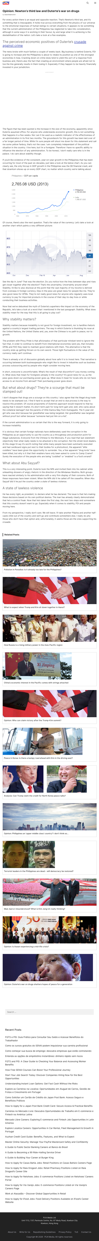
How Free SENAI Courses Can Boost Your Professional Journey (37, 1070)
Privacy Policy (65, 1232)
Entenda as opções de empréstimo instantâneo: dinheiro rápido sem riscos (44, 1056)
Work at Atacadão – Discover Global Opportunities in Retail (35, 1193)
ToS (76, 1232)
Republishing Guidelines (44, 1232)
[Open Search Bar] (87, 3)
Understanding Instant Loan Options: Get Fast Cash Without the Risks (41, 1083)
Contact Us (86, 1232)
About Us (12, 1232)
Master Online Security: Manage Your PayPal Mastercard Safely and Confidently (46, 1142)
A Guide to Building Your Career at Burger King (29, 1157)
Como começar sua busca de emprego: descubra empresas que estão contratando (48, 1051)
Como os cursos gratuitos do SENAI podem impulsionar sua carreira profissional (46, 1045)
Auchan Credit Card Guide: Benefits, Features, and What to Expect (39, 1136)
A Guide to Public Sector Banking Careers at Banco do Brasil (36, 1147)
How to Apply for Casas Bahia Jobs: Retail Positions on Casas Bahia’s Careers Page (48, 1163)
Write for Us (24, 1232)
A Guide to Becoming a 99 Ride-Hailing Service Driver (33, 1152)
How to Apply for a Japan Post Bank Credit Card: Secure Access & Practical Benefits (49, 1106)
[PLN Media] (5, 3)
